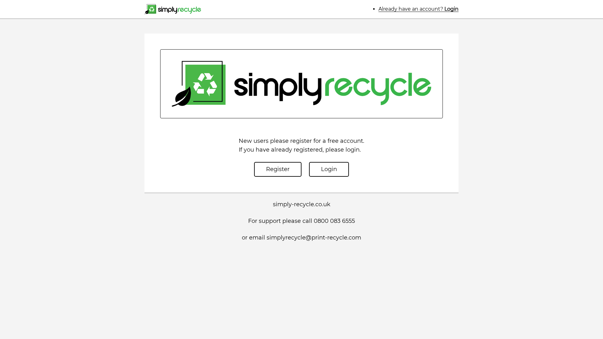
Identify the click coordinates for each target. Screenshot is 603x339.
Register (278, 169)
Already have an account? (418, 9)
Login (329, 169)
